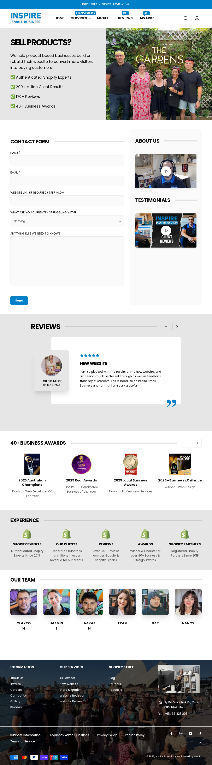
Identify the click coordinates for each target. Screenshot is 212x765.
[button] (80, 18)
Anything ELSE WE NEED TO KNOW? (35, 233)
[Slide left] (166, 326)
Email (15, 172)
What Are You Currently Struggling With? (43, 212)
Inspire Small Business (167, 756)
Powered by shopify (191, 756)
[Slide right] (176, 326)
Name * (15, 153)
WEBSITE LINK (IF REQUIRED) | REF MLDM (37, 192)
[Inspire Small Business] (179, 692)
